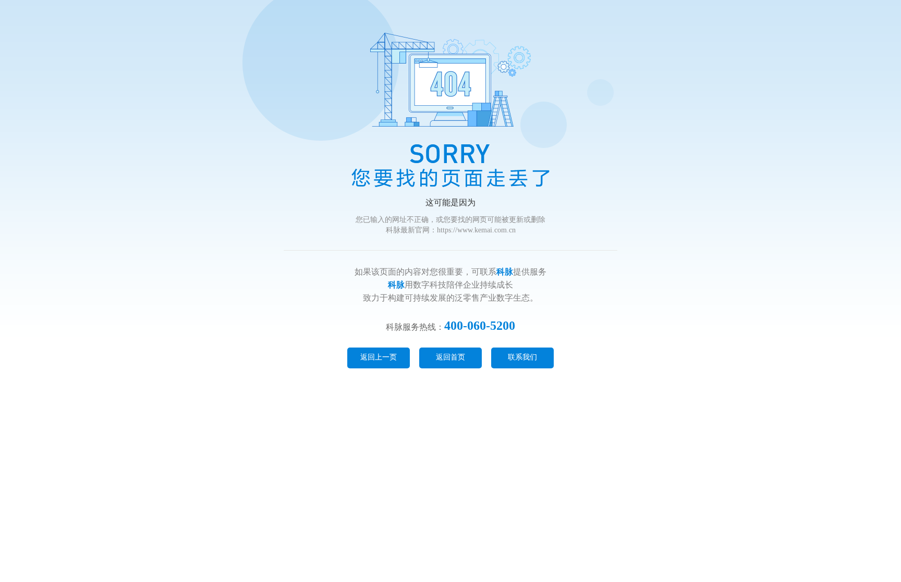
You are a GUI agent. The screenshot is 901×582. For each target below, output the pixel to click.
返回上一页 (378, 357)
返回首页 (450, 357)
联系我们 (522, 357)
